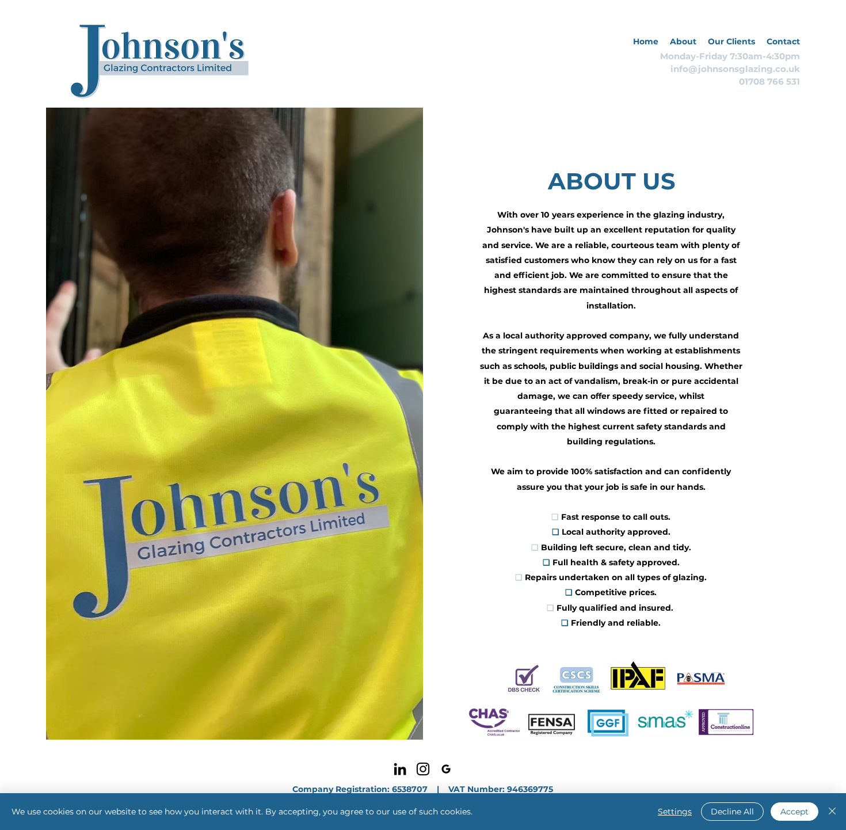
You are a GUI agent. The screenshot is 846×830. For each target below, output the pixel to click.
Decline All (732, 811)
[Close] (832, 811)
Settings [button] (675, 811)
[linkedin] (400, 769)
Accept (794, 811)
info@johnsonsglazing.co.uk (735, 68)
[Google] (446, 769)
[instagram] (423, 769)
